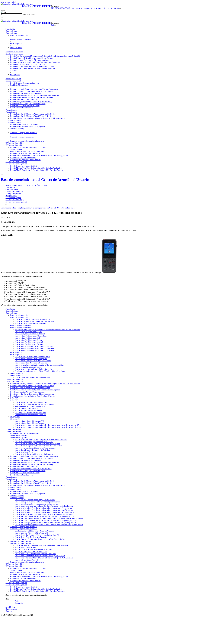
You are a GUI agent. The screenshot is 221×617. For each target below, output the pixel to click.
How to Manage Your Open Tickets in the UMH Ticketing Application (35, 168)
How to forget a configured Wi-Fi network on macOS (34, 348)
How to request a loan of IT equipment (24, 124)
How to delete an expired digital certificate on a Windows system (38, 446)
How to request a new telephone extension (30, 323)
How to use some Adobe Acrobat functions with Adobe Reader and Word (41, 545)
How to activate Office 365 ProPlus (28, 408)
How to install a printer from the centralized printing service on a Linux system (43, 508)
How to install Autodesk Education (23, 158)
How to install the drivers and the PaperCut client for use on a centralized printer (44, 506)
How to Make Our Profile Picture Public (24, 106)
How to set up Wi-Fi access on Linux (28, 340)
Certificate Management (19, 85)
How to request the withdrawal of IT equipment (27, 126)
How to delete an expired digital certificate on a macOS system (37, 444)
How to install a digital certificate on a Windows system (35, 454)
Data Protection (11, 609)
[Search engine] (120, 8)
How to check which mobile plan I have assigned (33, 377)
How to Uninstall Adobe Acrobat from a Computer (33, 550)
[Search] (2, 17)
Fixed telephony (16, 43)
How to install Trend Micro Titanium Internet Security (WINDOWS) (40, 556)
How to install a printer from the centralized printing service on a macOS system (44, 510)
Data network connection (19, 35)
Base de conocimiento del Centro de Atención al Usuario (45, 179)
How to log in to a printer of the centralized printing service (36, 504)
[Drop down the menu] (4, 10)
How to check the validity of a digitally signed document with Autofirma (41, 440)
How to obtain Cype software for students (25, 160)
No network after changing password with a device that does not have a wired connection (47, 330)
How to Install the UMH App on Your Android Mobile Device (32, 114)
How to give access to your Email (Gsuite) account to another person (35, 62)
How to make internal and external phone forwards (33, 369)
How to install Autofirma (24, 452)
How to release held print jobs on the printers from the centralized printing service (44, 514)
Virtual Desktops (16, 149)
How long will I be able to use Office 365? (30, 413)
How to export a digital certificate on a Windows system (35, 448)
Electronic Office (60, 8)
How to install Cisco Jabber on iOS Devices (31, 363)
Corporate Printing (17, 129)
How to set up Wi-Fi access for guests (28, 332)
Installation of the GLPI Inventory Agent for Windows (34, 531)
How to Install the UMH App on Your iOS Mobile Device (31, 116)
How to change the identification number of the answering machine (39, 365)
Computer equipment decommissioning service (27, 141)
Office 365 (14, 70)
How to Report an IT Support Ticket (23, 166)
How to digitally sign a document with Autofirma (32, 450)
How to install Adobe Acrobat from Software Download (35, 554)
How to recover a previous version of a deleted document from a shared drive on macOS (47, 425)
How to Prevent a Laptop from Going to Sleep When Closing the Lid (40, 539)
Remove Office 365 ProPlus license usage (30, 406)
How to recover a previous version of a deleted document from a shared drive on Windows (47, 427)
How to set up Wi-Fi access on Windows (29, 344)
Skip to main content (8, 2)
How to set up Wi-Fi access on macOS (29, 342)
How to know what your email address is (25, 153)
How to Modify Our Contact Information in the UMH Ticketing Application (37, 170)
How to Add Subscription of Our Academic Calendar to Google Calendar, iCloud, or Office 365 (45, 56)
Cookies (9, 611)
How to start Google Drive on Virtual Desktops (27, 64)
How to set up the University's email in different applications (32, 66)
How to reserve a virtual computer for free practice (28, 147)
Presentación (10, 29)
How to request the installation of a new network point (34, 321)
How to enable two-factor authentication (24, 99)
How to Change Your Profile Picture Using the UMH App (31, 102)
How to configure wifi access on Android (30, 334)
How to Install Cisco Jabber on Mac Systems (31, 359)
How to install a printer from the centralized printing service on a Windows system (44, 512)
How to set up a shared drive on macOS (29, 421)
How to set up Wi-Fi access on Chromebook (31, 336)
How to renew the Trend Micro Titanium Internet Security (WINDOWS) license (44, 558)
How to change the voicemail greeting (28, 367)
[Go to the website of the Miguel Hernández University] (17, 4)
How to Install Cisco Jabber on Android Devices (32, 357)
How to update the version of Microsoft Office (31, 402)
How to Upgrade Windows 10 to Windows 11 (31, 533)
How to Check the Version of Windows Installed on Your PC (37, 535)
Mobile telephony (16, 48)
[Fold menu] (55, 25)
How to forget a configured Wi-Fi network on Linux (34, 346)
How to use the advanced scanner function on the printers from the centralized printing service (49, 518)
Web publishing (11, 110)
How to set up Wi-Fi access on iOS (27, 338)
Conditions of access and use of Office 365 (30, 415)
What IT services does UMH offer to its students (27, 151)
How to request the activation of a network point (32, 319)
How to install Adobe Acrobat (25, 547)
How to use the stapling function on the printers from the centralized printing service (45, 523)
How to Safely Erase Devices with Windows (31, 537)
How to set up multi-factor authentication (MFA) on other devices (34, 89)
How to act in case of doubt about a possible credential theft (31, 91)
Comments (19, 603)
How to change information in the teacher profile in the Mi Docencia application (39, 155)
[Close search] (2, 19)
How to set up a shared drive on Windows (30, 423)
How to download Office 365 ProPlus (28, 411)
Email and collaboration (14, 52)
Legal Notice (10, 607)
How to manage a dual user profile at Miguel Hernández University (34, 95)
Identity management (13, 79)
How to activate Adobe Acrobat (26, 560)
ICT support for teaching (14, 143)
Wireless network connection (20, 39)
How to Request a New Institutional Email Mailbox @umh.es (32, 68)
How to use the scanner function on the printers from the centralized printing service (45, 520)
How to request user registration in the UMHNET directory (31, 97)
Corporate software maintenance (22, 137)
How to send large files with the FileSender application (30, 60)
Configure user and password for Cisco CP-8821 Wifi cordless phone (50, 208)
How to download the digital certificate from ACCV (34, 442)
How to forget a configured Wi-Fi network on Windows (35, 350)
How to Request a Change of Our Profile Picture (27, 104)
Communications (12, 31)
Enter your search (29, 14)
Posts (17, 601)
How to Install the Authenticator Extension (25, 93)
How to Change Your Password (21, 108)
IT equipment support (13, 120)
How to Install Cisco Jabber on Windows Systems (33, 361)
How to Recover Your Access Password (24, 83)
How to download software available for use (31, 552)
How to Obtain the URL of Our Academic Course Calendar (32, 58)
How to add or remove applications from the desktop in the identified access (37, 118)
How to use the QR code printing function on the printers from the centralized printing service (49, 525)
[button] (12, 33)
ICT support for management (16, 162)
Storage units (15, 75)
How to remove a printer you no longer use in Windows (35, 500)
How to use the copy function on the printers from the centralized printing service (44, 516)
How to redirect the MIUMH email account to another (34, 404)
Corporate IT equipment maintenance (23, 133)
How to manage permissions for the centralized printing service (37, 502)
